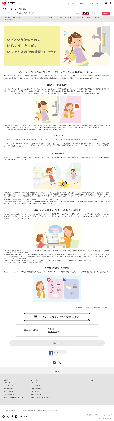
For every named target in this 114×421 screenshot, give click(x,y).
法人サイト (106, 13)
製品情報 (85, 13)
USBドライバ (52, 329)
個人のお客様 (70, 3)
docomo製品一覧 (8, 385)
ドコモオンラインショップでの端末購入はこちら (60, 317)
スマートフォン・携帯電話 (21, 410)
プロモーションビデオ (92, 17)
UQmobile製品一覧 (9, 394)
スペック (80, 17)
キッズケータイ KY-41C (40, 410)
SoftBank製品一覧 (9, 388)
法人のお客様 (81, 3)
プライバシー (98, 415)
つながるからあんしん (19, 17)
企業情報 (90, 3)
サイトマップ (108, 415)
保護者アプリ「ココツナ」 (67, 17)
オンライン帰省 (95, 380)
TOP (77, 13)
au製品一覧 (7, 383)
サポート (98, 3)
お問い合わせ (57, 343)
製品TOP (7, 17)
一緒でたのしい (51, 17)
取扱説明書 (7, 20)
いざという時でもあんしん (36, 17)
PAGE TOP (57, 372)
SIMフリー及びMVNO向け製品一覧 (13, 397)
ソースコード (52, 332)
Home (3, 410)
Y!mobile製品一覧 (8, 391)
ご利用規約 (89, 415)
